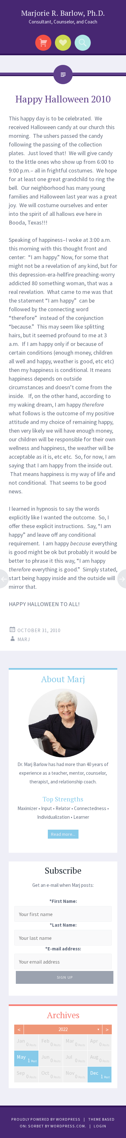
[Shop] (43, 43)
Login (100, 1126)
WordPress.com (67, 1126)
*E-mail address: (63, 949)
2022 (63, 1029)
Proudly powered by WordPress (45, 1119)
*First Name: (63, 901)
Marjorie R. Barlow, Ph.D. (63, 13)
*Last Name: (63, 925)
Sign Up (65, 977)
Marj (23, 639)
